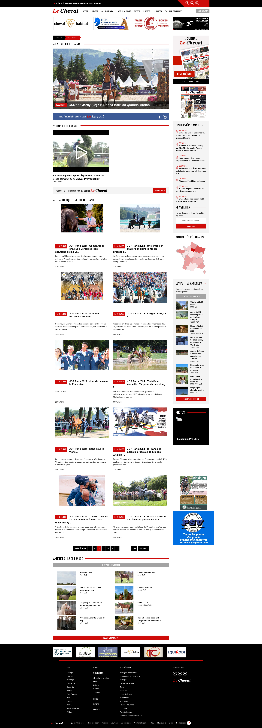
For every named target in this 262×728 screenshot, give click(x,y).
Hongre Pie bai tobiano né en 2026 (196, 328)
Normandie (124, 701)
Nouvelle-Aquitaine (127, 705)
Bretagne (123, 680)
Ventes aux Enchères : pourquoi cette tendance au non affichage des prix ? (191, 170)
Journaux (114, 723)
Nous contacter (93, 723)
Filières (96, 689)
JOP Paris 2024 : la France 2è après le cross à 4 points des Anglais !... (137, 452)
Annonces (158, 11)
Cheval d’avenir (145, 588)
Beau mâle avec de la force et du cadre (197, 367)
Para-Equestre (72, 694)
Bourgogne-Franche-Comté (130, 676)
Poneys (69, 701)
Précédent (80, 548)
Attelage (70, 673)
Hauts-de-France (126, 694)
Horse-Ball (71, 687)
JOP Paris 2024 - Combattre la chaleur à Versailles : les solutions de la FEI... (79, 248)
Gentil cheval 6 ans (146, 573)
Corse (122, 687)
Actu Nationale (107, 11)
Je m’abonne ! (160, 190)
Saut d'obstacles (73, 708)
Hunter (69, 691)
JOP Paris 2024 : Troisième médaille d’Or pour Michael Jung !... (139, 384)
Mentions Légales (140, 723)
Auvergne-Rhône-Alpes (128, 673)
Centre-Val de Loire (127, 683)
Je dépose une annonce (111, 565)
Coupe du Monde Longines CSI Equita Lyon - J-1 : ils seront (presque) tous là (191, 135)
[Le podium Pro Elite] (191, 429)
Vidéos (137, 11)
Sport (85, 11)
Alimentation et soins (101, 678)
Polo (68, 698)
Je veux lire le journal (191, 81)
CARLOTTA (143, 603)
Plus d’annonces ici (111, 637)
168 (134, 548)
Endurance (71, 683)
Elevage (95, 11)
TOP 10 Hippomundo (173, 11)
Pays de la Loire (126, 712)
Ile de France (124, 698)
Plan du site (161, 723)
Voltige (69, 712)
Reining (69, 705)
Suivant (143, 548)
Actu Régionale (124, 11)
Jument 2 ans (86, 573)
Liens (171, 723)
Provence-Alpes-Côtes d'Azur (131, 716)
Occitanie (123, 708)
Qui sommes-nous (77, 723)
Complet (70, 676)
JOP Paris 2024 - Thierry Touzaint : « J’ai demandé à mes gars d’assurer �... (81, 519)
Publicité (105, 723)
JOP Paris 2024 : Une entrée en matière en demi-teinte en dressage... (138, 248)
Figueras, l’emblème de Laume (192, 181)
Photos (146, 11)
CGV (152, 723)
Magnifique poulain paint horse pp (196, 378)
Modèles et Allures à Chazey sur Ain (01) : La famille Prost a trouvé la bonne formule (189, 148)
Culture (96, 685)
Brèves (95, 682)
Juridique (96, 692)
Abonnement (126, 723)
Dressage (70, 680)
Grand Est (123, 691)
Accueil (59, 38)
